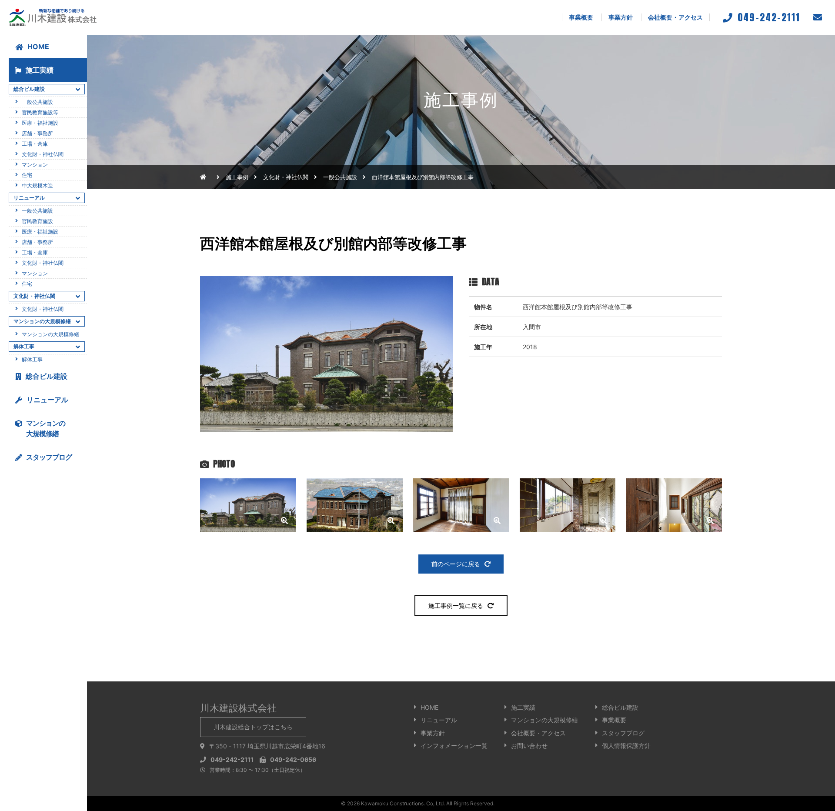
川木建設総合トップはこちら (253, 727)
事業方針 (620, 17)
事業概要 (581, 17)
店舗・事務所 (37, 133)
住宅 (27, 175)
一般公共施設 (340, 177)
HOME (38, 46)
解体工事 (32, 359)
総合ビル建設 (46, 376)
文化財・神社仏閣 (42, 154)
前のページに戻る (455, 563)
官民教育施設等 (40, 112)
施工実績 (39, 70)
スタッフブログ (623, 733)
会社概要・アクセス (675, 17)
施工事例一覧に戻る (455, 605)
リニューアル (47, 399)
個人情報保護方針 (626, 745)
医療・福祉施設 (40, 123)
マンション (35, 164)
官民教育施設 (37, 221)
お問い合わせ (529, 745)
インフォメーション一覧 (454, 745)
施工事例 (237, 177)
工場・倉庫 (35, 143)
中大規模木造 (37, 185)
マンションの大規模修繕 (50, 334)
